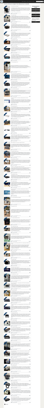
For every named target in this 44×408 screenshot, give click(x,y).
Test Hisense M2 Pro (14, 290)
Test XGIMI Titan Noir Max (15, 120)
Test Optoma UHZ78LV (14, 81)
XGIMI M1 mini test (13, 113)
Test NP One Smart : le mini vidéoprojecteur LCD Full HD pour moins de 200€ (20, 305)
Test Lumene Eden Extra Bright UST (16, 73)
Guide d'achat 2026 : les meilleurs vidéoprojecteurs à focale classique (19, 98)
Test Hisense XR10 (13, 23)
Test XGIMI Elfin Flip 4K (14, 39)
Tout (35, 16)
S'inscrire (33, 1)
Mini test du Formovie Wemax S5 (15, 342)
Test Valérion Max (13, 259)
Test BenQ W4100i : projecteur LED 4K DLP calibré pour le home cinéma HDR (20, 335)
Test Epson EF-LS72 (14, 206)
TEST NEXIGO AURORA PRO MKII (15, 327)
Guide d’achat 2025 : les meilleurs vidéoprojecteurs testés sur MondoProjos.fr (20, 189)
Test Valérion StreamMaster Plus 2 (16, 389)
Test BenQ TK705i (13, 251)
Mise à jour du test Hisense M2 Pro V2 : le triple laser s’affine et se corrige (20, 243)
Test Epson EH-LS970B (14, 46)
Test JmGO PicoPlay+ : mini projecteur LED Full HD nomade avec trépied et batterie (20, 283)
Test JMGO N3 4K (13, 15)
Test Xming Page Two (14, 106)
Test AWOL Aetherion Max (14, 151)
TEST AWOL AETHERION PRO (15, 54)
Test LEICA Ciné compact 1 (15, 6)
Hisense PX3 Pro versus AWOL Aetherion (17, 134)
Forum (27, 1)
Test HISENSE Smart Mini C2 (15, 373)
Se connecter (30, 1)
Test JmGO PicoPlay (14, 320)
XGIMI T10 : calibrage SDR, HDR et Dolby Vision (17, 166)
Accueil (22, 1)
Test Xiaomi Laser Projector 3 (15, 267)
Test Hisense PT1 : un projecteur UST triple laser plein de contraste (20, 297)
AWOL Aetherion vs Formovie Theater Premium (17, 142)
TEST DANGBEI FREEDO (14, 382)
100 (35, 14)
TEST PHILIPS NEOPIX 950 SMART (16, 197)
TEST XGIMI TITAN (13, 181)
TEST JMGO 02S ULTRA (14, 226)
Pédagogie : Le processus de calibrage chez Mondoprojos (19, 358)
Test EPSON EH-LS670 (14, 174)
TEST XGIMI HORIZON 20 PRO (15, 217)
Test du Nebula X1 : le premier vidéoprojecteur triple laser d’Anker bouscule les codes (20, 351)
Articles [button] (25, 1)
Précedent (7, 404)
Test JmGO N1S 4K (14, 365)
